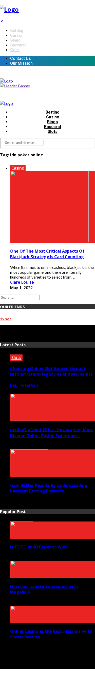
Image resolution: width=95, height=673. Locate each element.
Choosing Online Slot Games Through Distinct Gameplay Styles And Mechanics (51, 371)
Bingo (15, 39)
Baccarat (18, 44)
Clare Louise (22, 282)
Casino (16, 35)
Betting (16, 30)
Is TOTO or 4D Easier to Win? (38, 547)
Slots (14, 49)
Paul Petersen (24, 385)
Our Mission (21, 63)
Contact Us (20, 58)
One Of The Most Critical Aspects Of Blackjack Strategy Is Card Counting (47, 253)
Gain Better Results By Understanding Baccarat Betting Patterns (48, 488)
